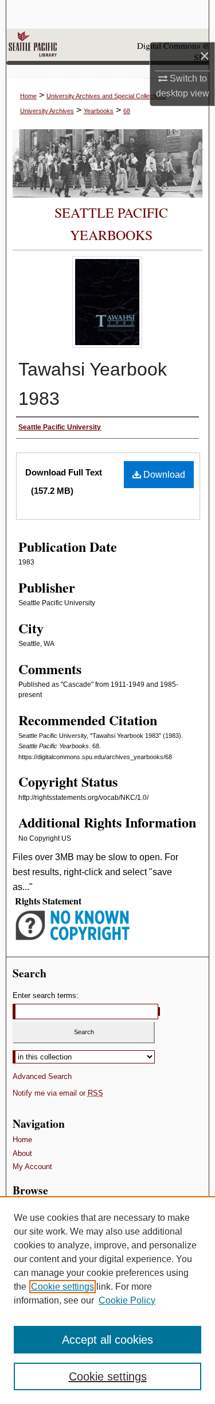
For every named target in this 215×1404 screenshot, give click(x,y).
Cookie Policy (127, 1300)
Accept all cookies (107, 1339)
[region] (107, 1300)
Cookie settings (62, 1286)
